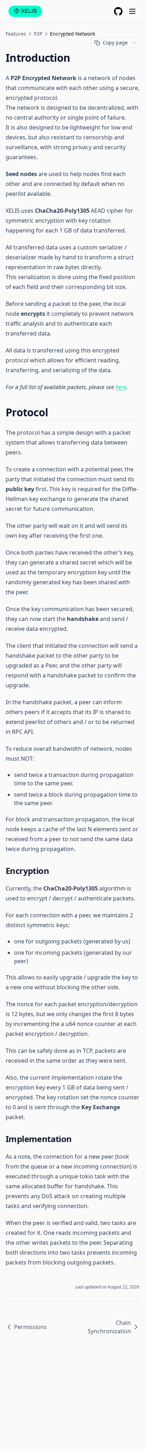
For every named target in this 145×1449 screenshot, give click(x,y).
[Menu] (132, 11)
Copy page (115, 42)
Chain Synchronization (109, 1327)
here (120, 387)
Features (16, 33)
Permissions (30, 1327)
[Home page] (25, 11)
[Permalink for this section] (76, 57)
